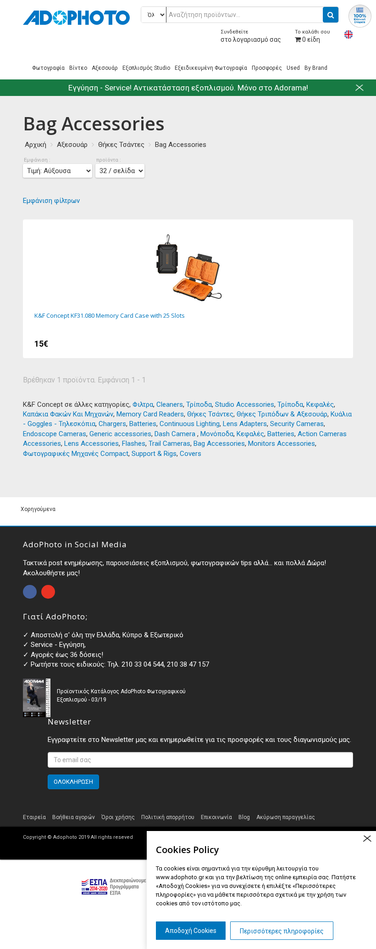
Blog (244, 817)
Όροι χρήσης (118, 817)
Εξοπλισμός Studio (146, 68)
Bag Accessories (180, 144)
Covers (190, 453)
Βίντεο (78, 68)
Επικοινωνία (216, 817)
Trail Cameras (169, 443)
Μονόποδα (216, 434)
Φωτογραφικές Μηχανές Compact (75, 453)
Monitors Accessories (281, 443)
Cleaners (169, 404)
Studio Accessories (244, 404)
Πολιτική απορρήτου (167, 817)
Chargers (112, 424)
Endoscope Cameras (54, 434)
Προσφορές (267, 68)
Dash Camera (176, 434)
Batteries (142, 424)
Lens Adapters (245, 424)
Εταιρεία (34, 817)
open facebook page (30, 592)
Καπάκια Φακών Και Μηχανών (68, 414)
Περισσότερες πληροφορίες (282, 931)
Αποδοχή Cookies (190, 930)
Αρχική (35, 144)
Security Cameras (297, 424)
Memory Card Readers (150, 414)
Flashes (133, 443)
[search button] (330, 14)
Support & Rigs (154, 453)
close (367, 839)
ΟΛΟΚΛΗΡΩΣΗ (73, 781)
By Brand (315, 68)
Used (293, 68)
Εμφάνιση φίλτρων (51, 201)
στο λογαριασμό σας (251, 36)
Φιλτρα (143, 404)
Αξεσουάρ (105, 68)
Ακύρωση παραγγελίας (285, 817)
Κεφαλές (320, 404)
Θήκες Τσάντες (121, 144)
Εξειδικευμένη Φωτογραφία (211, 68)
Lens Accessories (91, 443)
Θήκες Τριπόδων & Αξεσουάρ (282, 414)
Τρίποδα (199, 404)
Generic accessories (120, 434)
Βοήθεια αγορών (73, 817)
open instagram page (48, 592)
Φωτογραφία (48, 68)
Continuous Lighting (190, 424)
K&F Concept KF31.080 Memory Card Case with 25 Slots (188, 288)
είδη (312, 36)
